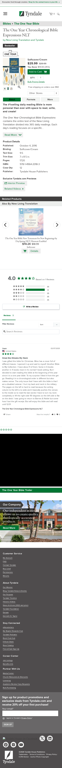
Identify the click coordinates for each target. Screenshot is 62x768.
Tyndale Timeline (10, 598)
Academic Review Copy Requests (16, 684)
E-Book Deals (8, 642)
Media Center (8, 673)
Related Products (12, 198)
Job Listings (8, 660)
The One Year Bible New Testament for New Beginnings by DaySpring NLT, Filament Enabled (31, 240)
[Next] (56, 224)
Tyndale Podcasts (10, 635)
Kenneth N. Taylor (10, 616)
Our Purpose (8, 595)
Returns (6, 576)
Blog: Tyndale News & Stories (15, 591)
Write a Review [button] (32, 307)
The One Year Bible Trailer (17, 490)
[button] (53, 414)
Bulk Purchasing (9, 688)
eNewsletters (8, 627)
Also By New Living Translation (20, 203)
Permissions (8, 572)
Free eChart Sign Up (11, 649)
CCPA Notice (24, 757)
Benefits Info (8, 664)
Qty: (32, 77)
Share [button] (8, 414)
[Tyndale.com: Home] (30, 14)
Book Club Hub (9, 638)
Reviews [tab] (7, 315)
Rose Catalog (8, 645)
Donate (6, 612)
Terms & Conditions (37, 754)
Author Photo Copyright (39, 757)
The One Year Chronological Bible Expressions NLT (22, 409)
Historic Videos (9, 602)
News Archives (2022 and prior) (15, 605)
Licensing (7, 681)
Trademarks (23, 754)
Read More (9, 527)
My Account (7, 558)
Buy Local (7, 569)
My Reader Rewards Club (13, 631)
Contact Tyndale (9, 565)
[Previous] (5, 224)
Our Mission (8, 587)
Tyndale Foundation (11, 609)
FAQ (4, 561)
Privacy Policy (26, 718)
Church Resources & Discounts (15, 677)
